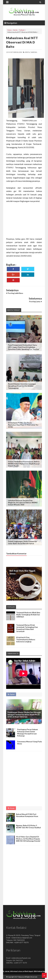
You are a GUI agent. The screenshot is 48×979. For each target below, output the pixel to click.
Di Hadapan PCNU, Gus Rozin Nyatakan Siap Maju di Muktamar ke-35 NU (23, 425)
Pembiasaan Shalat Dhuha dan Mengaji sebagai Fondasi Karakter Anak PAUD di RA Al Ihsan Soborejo (24, 714)
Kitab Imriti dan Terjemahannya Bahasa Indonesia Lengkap (25, 639)
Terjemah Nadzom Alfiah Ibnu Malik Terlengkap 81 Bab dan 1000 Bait (28, 614)
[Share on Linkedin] (27, 275)
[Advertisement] (24, 221)
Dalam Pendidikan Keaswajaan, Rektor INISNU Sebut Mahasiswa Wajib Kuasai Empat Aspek (24, 463)
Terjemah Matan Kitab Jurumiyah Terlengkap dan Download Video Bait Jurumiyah (27, 628)
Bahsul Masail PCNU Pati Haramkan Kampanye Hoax (27, 815)
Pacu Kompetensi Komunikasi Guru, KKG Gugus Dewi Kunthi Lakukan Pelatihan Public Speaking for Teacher (23, 347)
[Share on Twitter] (27, 269)
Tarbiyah (22, 30)
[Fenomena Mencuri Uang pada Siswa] (10, 749)
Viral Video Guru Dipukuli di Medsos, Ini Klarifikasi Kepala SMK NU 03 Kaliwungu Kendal (28, 839)
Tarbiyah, (33, 52)
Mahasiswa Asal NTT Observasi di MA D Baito (22, 42)
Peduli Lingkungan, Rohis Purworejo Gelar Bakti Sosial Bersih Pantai (22, 542)
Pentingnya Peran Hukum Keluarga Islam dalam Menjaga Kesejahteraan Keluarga (27, 732)
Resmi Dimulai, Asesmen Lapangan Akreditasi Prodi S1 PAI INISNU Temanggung (22, 386)
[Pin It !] (13, 280)
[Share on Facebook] (13, 269)
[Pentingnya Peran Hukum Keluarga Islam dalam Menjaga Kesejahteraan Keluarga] (10, 737)
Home (9, 30)
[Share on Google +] (13, 275)
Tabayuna (21, 977)
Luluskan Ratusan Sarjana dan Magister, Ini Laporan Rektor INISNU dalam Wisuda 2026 (23, 502)
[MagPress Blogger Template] (24, 12)
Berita (15, 30)
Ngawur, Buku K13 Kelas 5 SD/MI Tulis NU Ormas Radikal (28, 826)
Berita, (27, 52)
